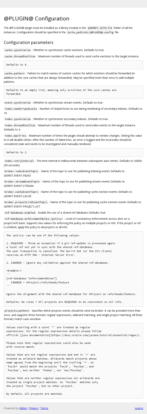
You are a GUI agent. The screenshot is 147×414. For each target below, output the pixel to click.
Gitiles (23, 408)
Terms (44, 408)
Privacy (33, 408)
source (139, 408)
